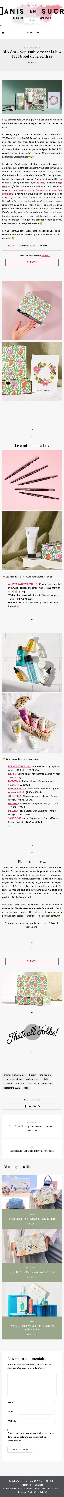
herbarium (34, 1083)
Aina (42, 182)
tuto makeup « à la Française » (30, 190)
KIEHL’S (12, 773)
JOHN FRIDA (14, 796)
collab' (45, 1079)
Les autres (34, 48)
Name (10, 1402)
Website (12, 1420)
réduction (47, 1083)
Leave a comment (32, 1100)
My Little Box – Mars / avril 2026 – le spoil (32, 1272)
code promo (32, 1079)
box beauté (45, 1074)
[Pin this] (39, 1106)
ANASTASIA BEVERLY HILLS (22, 584)
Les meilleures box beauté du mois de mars (32, 1218)
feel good (20, 1083)
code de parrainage (13, 1079)
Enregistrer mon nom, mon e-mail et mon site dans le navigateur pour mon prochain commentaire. (30, 1437)
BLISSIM (12, 245)
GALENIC (13, 803)
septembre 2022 (12, 1087)
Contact (39, 1484)
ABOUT (32, 20)
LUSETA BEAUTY (17, 788)
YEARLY (46, 255)
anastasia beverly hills (15, 1074)
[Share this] (25, 1106)
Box (26, 48)
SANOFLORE (14, 818)
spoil (26, 1087)
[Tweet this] (30, 1106)
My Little (34, 1268)
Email (10, 1411)
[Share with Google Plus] (34, 1106)
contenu (8, 1083)
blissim (32, 1074)
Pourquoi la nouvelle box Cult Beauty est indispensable (32, 1327)
